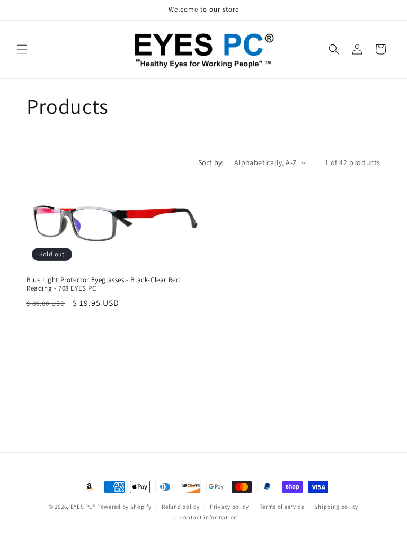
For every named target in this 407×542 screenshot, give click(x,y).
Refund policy (180, 506)
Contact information (208, 517)
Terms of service (282, 506)
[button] (22, 49)
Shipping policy (336, 506)
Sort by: (211, 162)
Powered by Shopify (124, 506)
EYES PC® (83, 506)
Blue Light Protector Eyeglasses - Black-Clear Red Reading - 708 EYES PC (103, 284)
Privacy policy (229, 506)
